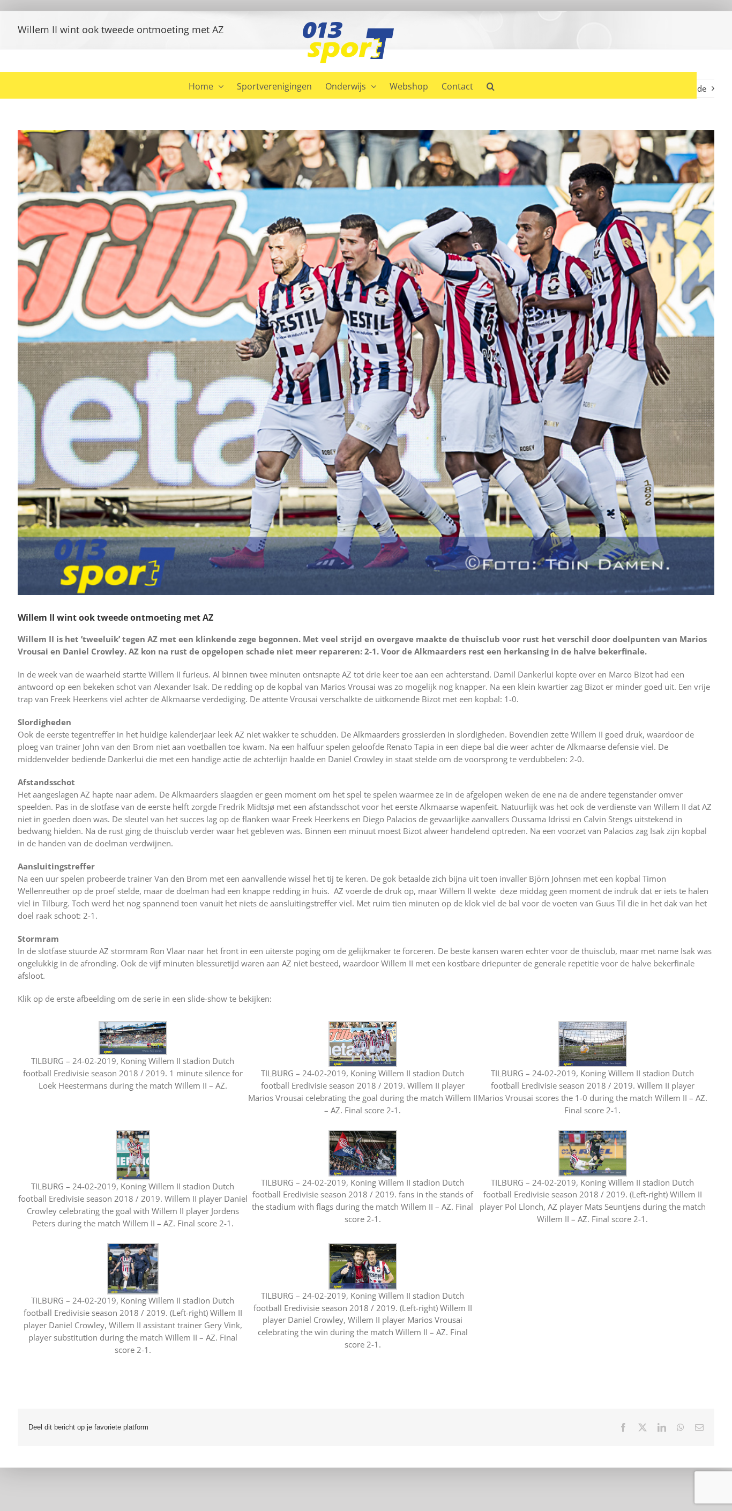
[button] (491, 85)
